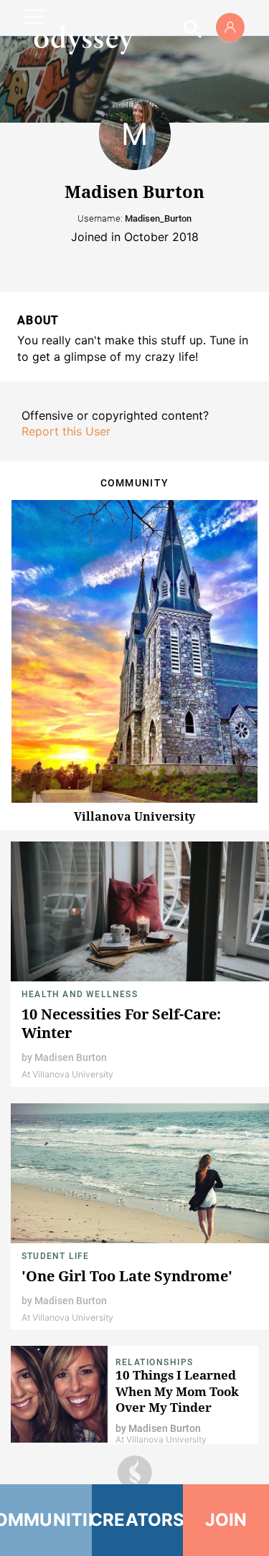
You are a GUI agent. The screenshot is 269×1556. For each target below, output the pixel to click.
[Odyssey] (83, 39)
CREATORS (138, 1519)
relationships (154, 1362)
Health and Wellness (80, 994)
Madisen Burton (70, 1057)
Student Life (55, 1256)
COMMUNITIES (46, 1519)
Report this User (66, 431)
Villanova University (134, 816)
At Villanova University (67, 1074)
